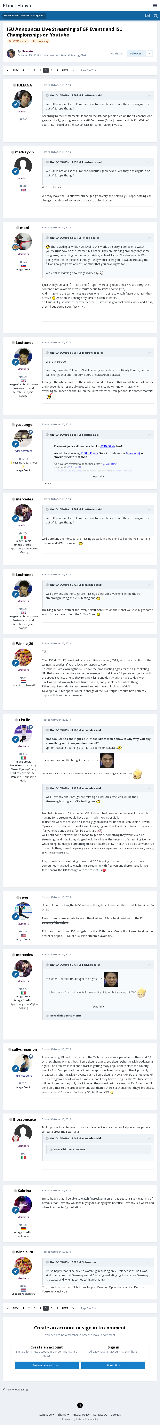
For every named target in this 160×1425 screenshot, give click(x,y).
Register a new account (46, 1365)
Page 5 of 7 (88, 70)
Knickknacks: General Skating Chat (64, 55)
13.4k (24, 458)
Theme (62, 1414)
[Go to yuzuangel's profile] (23, 438)
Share (118, 53)
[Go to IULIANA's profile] (23, 99)
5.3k (24, 376)
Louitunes (89, 95)
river (24, 897)
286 (24, 186)
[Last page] (73, 70)
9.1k (24, 754)
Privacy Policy (81, 1414)
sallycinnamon (24, 1049)
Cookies (116, 1414)
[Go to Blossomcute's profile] (23, 1133)
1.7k (24, 931)
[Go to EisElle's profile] (23, 733)
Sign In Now (113, 1365)
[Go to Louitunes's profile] (23, 356)
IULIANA (24, 85)
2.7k (24, 533)
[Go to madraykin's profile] (23, 166)
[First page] (8, 70)
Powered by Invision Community (80, 1419)
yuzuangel (24, 424)
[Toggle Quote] (47, 95)
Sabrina (87, 434)
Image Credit (23, 269)
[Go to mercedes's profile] (23, 513)
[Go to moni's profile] (23, 241)
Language (45, 1414)
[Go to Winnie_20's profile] (23, 657)
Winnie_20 (24, 643)
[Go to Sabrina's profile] (23, 1204)
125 (24, 261)
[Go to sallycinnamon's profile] (23, 1063)
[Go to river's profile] (23, 911)
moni (24, 227)
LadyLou (87, 965)
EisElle (24, 719)
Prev (15, 70)
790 (24, 119)
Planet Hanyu (17, 5)
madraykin (24, 152)
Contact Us (100, 1414)
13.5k (24, 1083)
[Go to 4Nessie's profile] (11, 53)
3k (24, 677)
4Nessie (87, 237)
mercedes (24, 499)
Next (65, 70)
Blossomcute (24, 1119)
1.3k (24, 1225)
